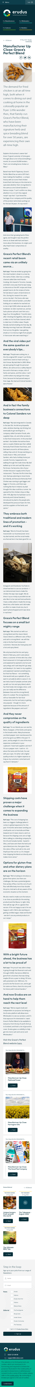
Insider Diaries (18, 1317)
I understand (7, 1383)
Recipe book (17, 1314)
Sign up (18, 1334)
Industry (16, 1295)
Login (29, 2)
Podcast (16, 1302)
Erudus (16, 1291)
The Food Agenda (9, 1193)
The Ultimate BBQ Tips (8, 1248)
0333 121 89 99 (13, 1355)
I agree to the (19, 1329)
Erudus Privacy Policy (22, 1329)
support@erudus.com (15, 1358)
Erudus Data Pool (18, 1299)
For (8, 21)
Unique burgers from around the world (9, 1214)
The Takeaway (25, 1193)
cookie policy (14, 1375)
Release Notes (17, 1306)
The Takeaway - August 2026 (25, 1213)
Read (13, 1085)
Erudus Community (28, 40)
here (19, 1043)
